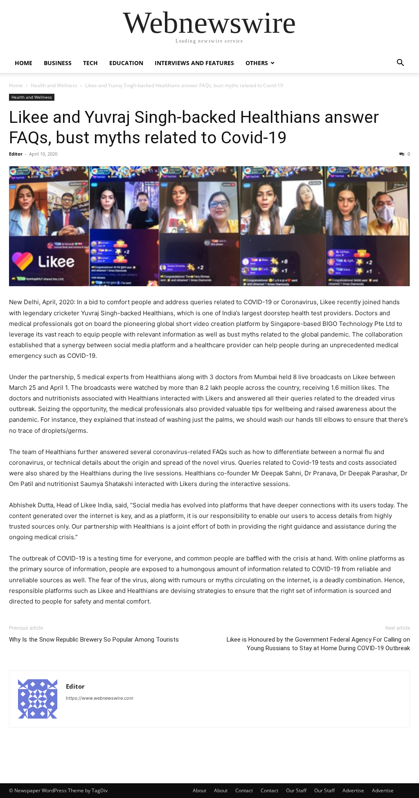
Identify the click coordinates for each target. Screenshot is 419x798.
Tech (90, 63)
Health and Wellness (54, 85)
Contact (244, 790)
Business (58, 63)
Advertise (353, 790)
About (199, 790)
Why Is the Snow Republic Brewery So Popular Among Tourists (94, 639)
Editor (16, 154)
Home (23, 63)
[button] (400, 64)
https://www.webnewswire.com (99, 698)
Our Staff (296, 790)
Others (257, 63)
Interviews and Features (194, 63)
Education (126, 63)
